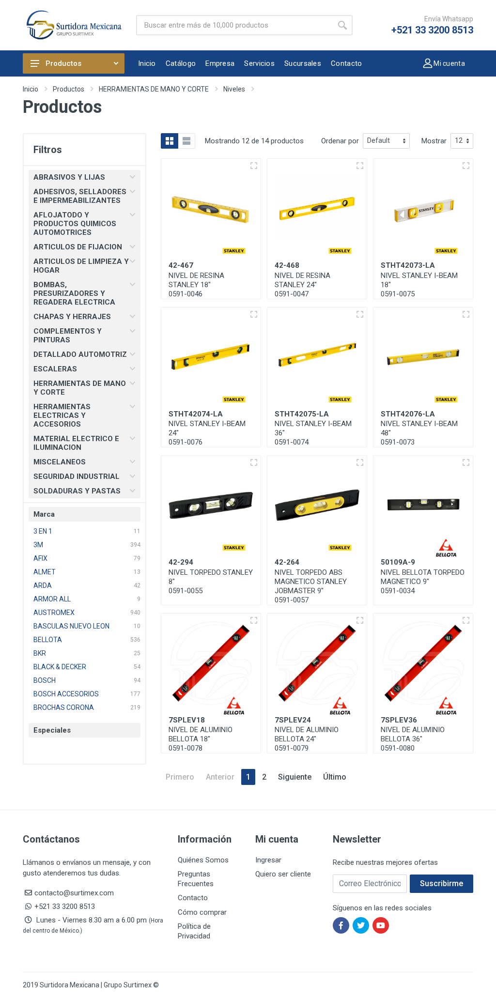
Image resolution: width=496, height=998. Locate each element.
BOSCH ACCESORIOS (66, 694)
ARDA (42, 585)
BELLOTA (47, 640)
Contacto (193, 897)
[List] (186, 141)
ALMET (44, 572)
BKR (39, 653)
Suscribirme (441, 883)
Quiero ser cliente (283, 874)
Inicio (30, 89)
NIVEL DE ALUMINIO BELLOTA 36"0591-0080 (413, 738)
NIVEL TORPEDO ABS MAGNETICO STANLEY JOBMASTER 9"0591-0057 (311, 586)
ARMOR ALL (52, 599)
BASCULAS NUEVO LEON (71, 626)
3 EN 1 (42, 531)
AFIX (40, 558)
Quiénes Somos (203, 860)
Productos (63, 63)
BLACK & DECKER (59, 667)
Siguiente (294, 777)
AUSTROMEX (54, 612)
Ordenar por (340, 141)
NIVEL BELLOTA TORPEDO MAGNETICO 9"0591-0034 (423, 581)
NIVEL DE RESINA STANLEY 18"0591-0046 (196, 284)
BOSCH (44, 680)
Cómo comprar (202, 912)
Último (334, 777)
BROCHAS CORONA (63, 707)
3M (38, 545)
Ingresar (268, 860)
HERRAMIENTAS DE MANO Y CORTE (154, 89)
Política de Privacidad (194, 931)
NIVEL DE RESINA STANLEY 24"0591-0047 (302, 284)
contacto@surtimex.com (74, 893)
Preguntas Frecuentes (196, 879)
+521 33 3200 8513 (432, 30)
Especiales (52, 730)
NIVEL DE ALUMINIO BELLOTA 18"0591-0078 (200, 738)
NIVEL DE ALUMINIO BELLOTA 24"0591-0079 (307, 738)
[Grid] (169, 141)
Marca (44, 514)
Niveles (234, 89)
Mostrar (434, 141)
